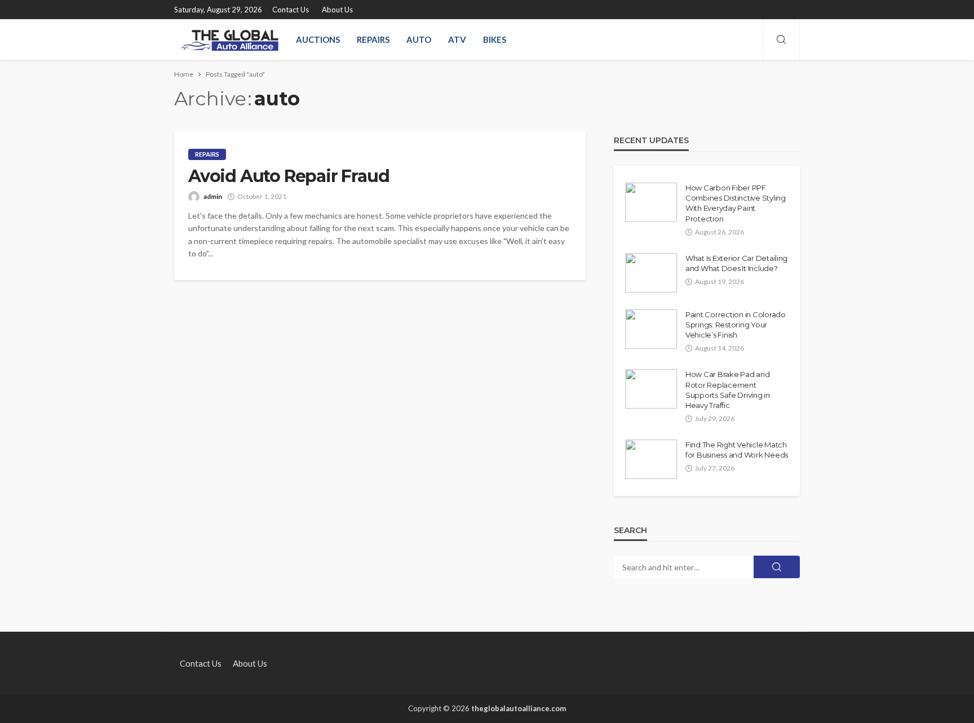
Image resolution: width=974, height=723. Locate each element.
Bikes (494, 39)
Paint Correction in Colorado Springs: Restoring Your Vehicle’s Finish (735, 324)
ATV (457, 39)
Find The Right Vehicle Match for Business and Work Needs (736, 449)
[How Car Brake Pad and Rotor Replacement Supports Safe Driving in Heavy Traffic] (651, 389)
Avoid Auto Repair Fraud (288, 176)
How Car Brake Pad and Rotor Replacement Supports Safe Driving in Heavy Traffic (727, 390)
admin (212, 196)
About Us (337, 9)
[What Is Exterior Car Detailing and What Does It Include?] (651, 272)
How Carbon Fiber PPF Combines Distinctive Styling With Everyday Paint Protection (735, 203)
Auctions (318, 39)
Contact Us (290, 9)
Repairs (373, 39)
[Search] (781, 40)
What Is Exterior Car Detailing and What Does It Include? (736, 263)
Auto (418, 39)
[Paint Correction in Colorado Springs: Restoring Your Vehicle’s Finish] (651, 329)
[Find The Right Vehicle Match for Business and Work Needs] (651, 459)
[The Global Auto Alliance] (228, 39)
